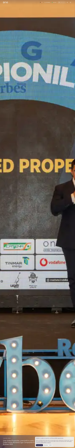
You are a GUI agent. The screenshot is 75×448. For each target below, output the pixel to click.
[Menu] (70, 2)
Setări (50, 445)
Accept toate (39, 445)
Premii (9, 438)
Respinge (46, 445)
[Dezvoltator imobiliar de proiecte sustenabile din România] (5, 2)
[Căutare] (67, 2)
